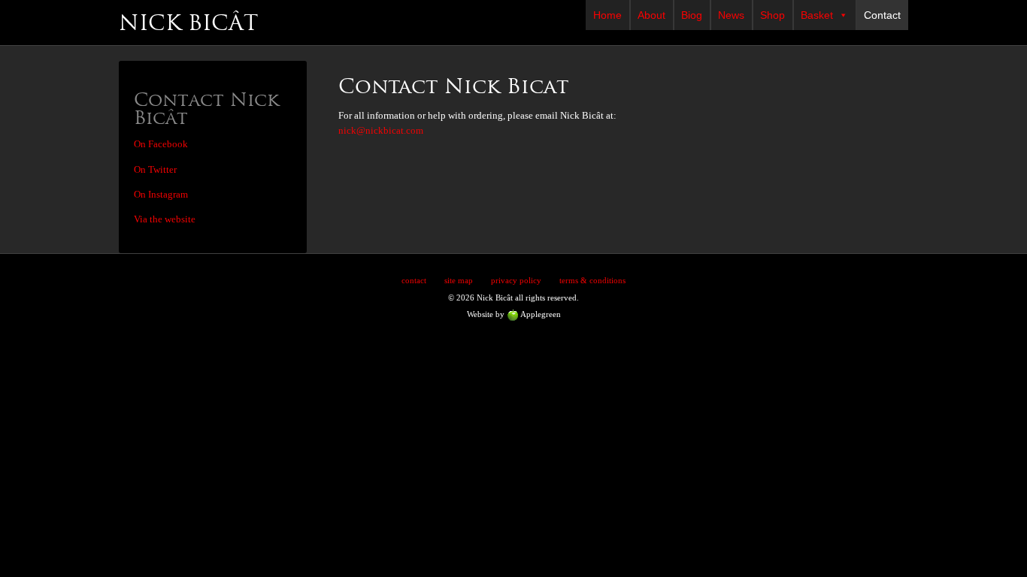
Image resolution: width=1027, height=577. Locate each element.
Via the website (164, 219)
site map (458, 280)
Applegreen (540, 314)
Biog (691, 15)
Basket (817, 15)
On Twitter (155, 170)
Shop (772, 15)
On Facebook (161, 144)
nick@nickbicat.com (380, 130)
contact (413, 280)
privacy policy (516, 280)
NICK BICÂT (188, 22)
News (731, 15)
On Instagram (161, 194)
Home (607, 15)
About (651, 15)
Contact (882, 15)
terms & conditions (592, 280)
